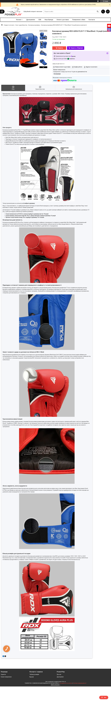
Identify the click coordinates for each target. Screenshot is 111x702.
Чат (105, 697)
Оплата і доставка (63, 19)
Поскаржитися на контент (66, 683)
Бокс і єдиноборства (21, 25)
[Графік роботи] (108, 11)
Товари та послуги (9, 25)
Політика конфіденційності (79, 683)
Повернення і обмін (78, 19)
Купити (60, 48)
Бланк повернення (6, 677)
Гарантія (3, 674)
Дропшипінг (60, 677)
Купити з (74, 48)
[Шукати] (98, 11)
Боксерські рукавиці (34, 25)
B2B (40, 19)
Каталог (19, 19)
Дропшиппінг (30, 19)
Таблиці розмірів (34, 674)
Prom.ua (64, 681)
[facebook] (3, 656)
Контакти (92, 19)
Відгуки (31, 677)
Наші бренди (49, 19)
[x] (5, 656)
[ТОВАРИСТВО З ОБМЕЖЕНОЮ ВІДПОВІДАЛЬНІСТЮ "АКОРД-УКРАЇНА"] (13, 11)
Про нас (59, 674)
